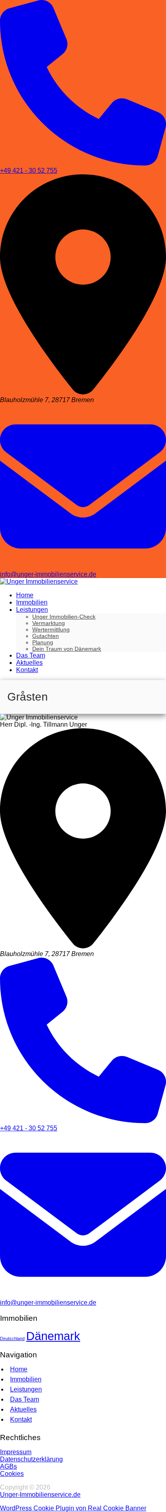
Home (18, 1369)
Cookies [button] (12, 1473)
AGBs (8, 1466)
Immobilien (26, 1379)
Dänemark (53, 1335)
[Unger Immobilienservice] (39, 581)
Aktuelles (23, 1409)
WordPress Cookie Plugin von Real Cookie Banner (73, 1508)
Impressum (15, 1452)
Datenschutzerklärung (31, 1459)
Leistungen (26, 1389)
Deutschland (12, 1338)
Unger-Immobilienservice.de (40, 1494)
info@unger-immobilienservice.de (48, 574)
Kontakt (21, 1419)
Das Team (24, 1399)
